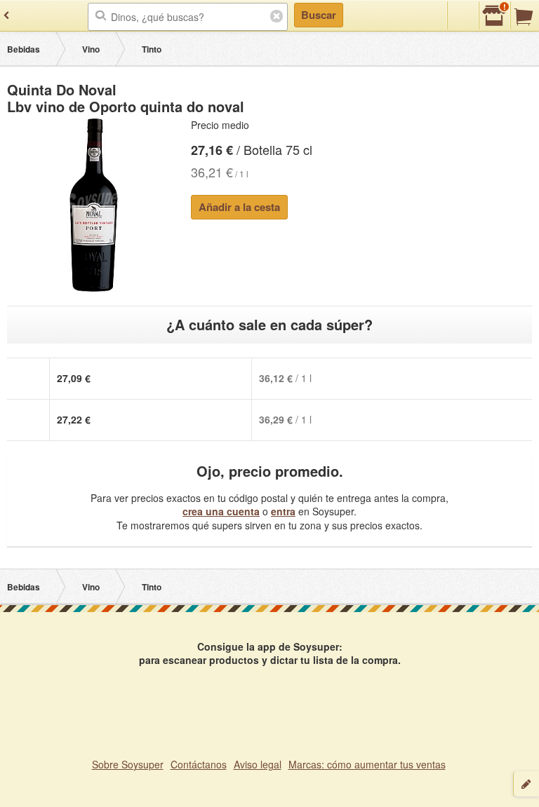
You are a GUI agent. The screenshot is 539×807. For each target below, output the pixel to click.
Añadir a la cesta (239, 207)
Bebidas (23, 49)
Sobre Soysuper (128, 764)
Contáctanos (199, 764)
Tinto (151, 49)
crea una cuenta (221, 511)
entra (283, 511)
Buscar (318, 14)
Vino (91, 49)
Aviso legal (257, 764)
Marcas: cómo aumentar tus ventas (367, 764)
